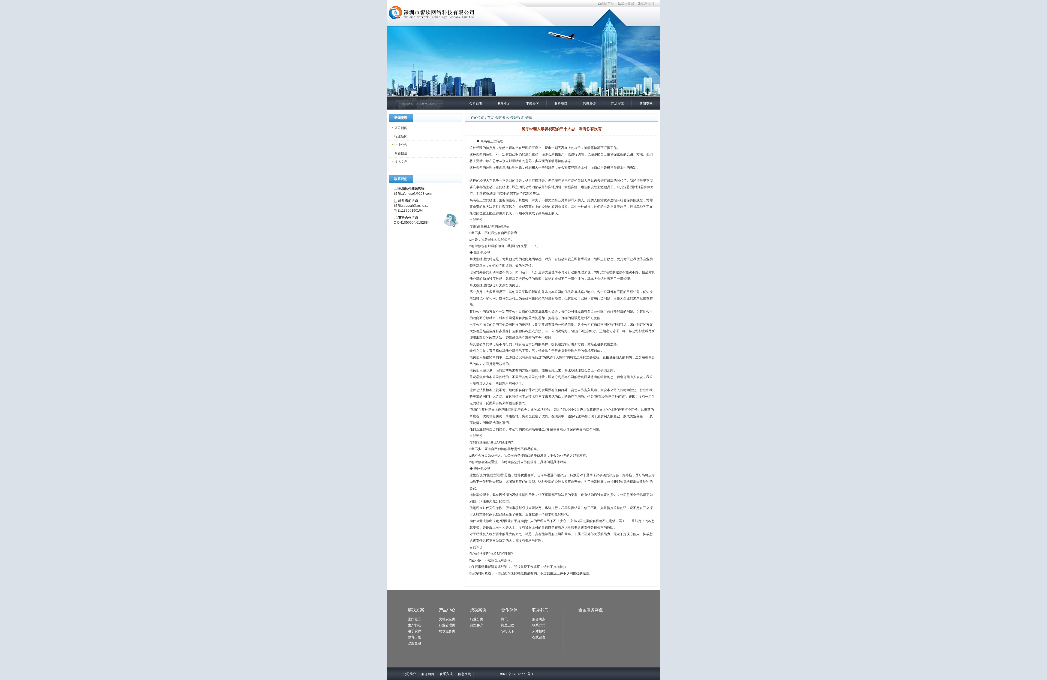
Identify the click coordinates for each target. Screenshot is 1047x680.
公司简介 (409, 674)
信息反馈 (589, 104)
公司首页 (475, 104)
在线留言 (538, 637)
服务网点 (538, 619)
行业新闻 (400, 136)
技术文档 (400, 162)
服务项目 (560, 104)
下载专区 (532, 104)
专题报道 (400, 153)
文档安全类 (447, 619)
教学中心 (504, 104)
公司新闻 (400, 128)
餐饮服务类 (447, 631)
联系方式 (538, 625)
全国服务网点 (590, 609)
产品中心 (447, 609)
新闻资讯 (645, 104)
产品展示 (617, 104)
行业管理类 (447, 625)
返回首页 (607, 3)
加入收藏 (627, 3)
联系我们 (647, 3)
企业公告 (400, 145)
